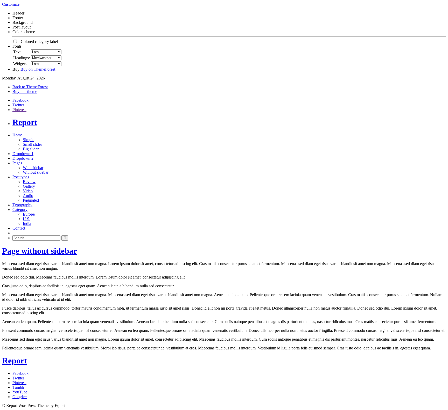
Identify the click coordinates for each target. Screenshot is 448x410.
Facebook (20, 100)
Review (29, 181)
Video (28, 191)
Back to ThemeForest (30, 87)
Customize (10, 4)
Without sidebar (35, 172)
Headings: (21, 58)
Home (17, 135)
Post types (20, 177)
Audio (28, 195)
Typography (22, 205)
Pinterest (19, 109)
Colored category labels (38, 41)
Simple (28, 139)
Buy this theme (24, 91)
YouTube (19, 392)
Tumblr (18, 387)
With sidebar (33, 167)
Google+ (19, 396)
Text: (17, 52)
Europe (29, 214)
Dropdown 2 (22, 158)
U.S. (26, 219)
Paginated (31, 200)
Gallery (29, 186)
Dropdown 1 (22, 153)
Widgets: (20, 64)
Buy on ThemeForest (37, 69)
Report (24, 122)
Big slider (31, 149)
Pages (17, 163)
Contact (18, 228)
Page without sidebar (39, 250)
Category (19, 209)
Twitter (18, 105)
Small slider (32, 144)
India (27, 223)
